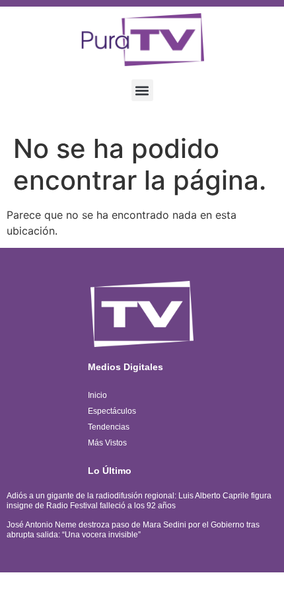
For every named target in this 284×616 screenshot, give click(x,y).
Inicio (97, 395)
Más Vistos (107, 442)
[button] (142, 90)
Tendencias (108, 427)
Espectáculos (112, 411)
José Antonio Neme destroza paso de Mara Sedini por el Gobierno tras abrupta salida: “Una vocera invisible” (133, 529)
